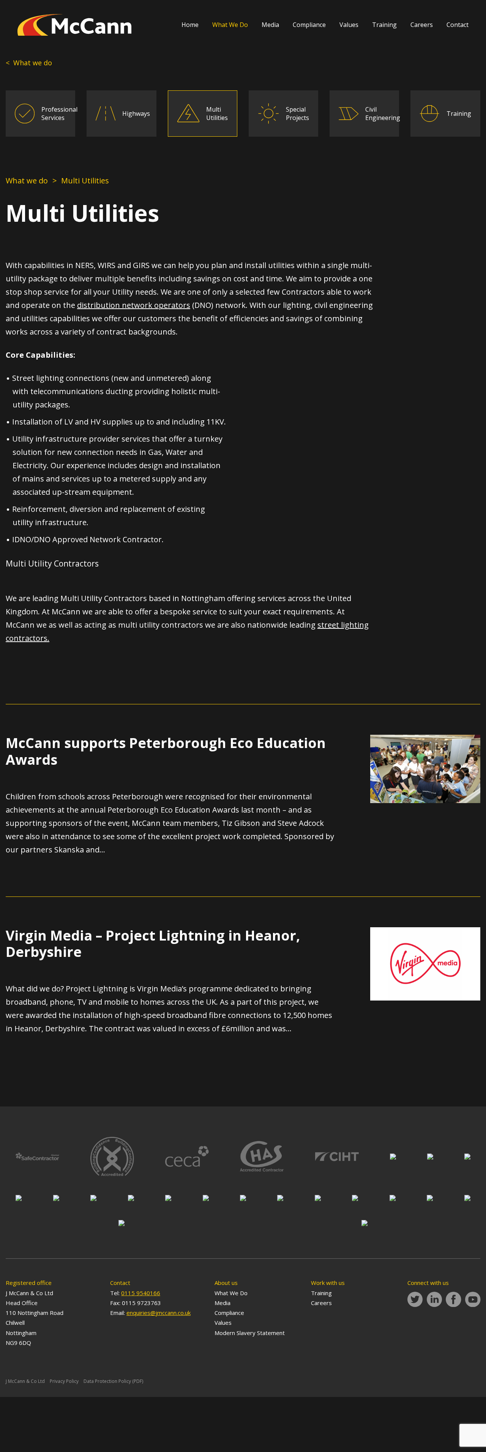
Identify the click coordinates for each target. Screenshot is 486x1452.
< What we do (29, 62)
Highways (136, 113)
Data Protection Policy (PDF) (113, 1381)
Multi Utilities (217, 113)
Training (384, 25)
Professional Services (59, 113)
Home (190, 25)
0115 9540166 (140, 1293)
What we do (27, 180)
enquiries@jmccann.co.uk (158, 1312)
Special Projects (297, 113)
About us (226, 1282)
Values (348, 25)
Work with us (328, 1282)
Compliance (309, 25)
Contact (458, 25)
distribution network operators (133, 305)
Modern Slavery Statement (250, 1333)
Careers (421, 25)
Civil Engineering (382, 113)
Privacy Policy (64, 1381)
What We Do (230, 25)
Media (270, 25)
